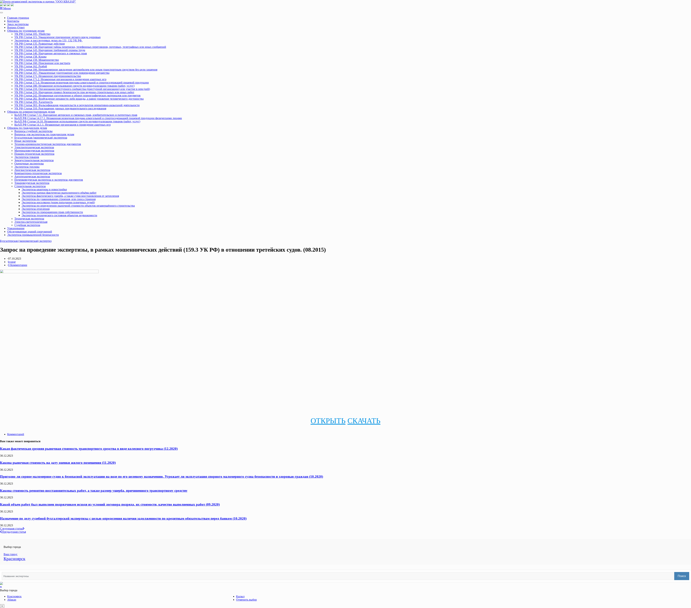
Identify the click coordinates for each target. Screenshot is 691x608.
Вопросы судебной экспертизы (33, 131)
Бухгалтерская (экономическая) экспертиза (40, 137)
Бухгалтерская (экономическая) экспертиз (25, 240)
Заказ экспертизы (18, 24)
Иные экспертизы (25, 140)
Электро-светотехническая (30, 221)
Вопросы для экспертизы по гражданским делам (44, 134)
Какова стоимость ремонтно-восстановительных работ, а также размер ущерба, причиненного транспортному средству (94, 490)
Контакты (13, 20)
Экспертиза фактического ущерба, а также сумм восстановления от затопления (70, 195)
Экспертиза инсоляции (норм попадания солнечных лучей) (58, 202)
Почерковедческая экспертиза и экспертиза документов (48, 179)
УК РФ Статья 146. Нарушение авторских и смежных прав (50, 53)
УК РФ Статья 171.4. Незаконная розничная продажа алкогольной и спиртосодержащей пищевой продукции (81, 82)
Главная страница (18, 17)
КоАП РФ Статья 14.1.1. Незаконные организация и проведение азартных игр (62, 124)
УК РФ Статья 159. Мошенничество (36, 59)
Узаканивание (15, 228)
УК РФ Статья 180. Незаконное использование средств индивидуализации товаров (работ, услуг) (74, 85)
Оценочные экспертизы (29, 163)
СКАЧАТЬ (363, 421)
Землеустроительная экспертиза (34, 160)
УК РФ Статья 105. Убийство (32, 33)
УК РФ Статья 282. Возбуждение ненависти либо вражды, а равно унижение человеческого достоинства (79, 98)
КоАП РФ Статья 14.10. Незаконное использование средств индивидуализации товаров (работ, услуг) (77, 121)
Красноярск (14, 596)
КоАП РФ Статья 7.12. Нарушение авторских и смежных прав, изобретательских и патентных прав (75, 114)
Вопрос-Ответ (16, 27)
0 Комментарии (17, 265)
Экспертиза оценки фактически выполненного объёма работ (59, 192)
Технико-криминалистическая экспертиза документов (47, 144)
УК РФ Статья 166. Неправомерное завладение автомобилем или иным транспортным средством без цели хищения (85, 69)
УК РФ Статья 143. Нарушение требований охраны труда (49, 50)
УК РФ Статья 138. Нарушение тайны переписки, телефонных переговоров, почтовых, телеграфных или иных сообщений (90, 46)
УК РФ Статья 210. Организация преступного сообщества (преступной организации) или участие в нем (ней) (82, 89)
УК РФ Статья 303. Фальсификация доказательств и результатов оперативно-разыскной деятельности (77, 105)
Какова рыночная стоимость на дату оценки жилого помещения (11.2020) (58, 463)
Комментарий (15, 434)
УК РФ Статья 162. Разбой (30, 66)
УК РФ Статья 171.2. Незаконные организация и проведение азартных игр (60, 79)
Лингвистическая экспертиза (32, 170)
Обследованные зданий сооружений (29, 231)
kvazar (12, 261)
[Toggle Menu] (1, 12)
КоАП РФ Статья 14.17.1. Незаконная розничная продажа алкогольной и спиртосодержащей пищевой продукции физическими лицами (98, 118)
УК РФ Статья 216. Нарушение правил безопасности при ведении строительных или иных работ (74, 92)
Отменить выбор (246, 599)
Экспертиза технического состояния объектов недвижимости (59, 215)
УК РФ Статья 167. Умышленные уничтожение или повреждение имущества (61, 72)
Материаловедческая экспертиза (34, 150)
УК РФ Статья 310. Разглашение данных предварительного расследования (60, 108)
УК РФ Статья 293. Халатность (33, 101)
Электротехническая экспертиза (34, 147)
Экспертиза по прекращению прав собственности (52, 212)
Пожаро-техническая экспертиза (34, 153)
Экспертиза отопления (35, 208)
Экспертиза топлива (26, 166)
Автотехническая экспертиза (32, 176)
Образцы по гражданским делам (27, 127)
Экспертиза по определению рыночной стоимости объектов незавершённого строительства (78, 205)
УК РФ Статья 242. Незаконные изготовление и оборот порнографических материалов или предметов (77, 95)
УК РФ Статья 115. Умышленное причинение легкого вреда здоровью (57, 37)
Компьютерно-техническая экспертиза (38, 173)
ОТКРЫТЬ (328, 421)
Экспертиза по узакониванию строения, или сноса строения (59, 199)
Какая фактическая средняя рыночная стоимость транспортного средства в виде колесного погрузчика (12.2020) (89, 449)
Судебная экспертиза (27, 225)
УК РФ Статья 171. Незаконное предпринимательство (47, 76)
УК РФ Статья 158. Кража (30, 56)
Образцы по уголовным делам (25, 30)
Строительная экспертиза (30, 186)
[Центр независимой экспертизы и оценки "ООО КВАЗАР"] (38, 1)
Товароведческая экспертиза (31, 182)
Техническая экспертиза (29, 218)
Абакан (11, 599)
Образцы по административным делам (31, 111)
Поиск (682, 576)
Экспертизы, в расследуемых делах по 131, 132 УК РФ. (48, 40)
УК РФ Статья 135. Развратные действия (39, 43)
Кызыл (240, 596)
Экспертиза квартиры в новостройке (44, 189)
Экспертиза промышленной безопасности (33, 234)
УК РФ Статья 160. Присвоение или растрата (42, 63)
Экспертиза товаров (26, 157)
